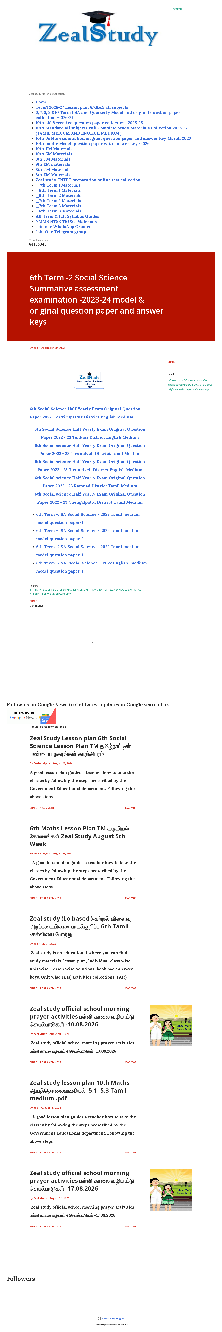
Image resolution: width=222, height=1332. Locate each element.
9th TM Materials (53, 159)
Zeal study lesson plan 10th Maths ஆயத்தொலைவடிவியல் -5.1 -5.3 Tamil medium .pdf (79, 1090)
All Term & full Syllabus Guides (67, 216)
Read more (131, 807)
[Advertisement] (111, 69)
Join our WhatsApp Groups (63, 226)
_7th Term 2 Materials (58, 200)
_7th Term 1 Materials (58, 185)
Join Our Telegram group (61, 231)
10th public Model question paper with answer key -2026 (93, 143)
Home (41, 102)
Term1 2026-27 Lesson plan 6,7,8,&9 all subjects (82, 107)
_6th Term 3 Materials (58, 211)
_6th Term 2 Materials (58, 195)
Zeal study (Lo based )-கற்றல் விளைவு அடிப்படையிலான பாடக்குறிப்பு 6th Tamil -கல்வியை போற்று (80, 926)
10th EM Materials (54, 154)
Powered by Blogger (112, 1318)
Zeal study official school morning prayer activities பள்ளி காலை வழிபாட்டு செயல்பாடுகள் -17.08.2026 (82, 1180)
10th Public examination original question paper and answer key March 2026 (113, 138)
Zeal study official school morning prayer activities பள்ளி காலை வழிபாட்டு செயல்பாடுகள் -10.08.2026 (82, 1016)
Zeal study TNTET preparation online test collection (88, 179)
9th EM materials (53, 164)
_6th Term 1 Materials (58, 190)
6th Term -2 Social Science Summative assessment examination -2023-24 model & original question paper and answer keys (190, 385)
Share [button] (171, 361)
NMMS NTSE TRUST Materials (66, 221)
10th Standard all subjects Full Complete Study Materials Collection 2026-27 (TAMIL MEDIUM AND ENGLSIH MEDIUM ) (112, 130)
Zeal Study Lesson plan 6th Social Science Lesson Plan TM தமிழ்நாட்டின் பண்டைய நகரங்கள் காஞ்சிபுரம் (80, 746)
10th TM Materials (54, 148)
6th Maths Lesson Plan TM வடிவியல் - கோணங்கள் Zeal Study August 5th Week (81, 836)
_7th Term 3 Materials (58, 205)
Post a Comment (50, 898)
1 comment (47, 807)
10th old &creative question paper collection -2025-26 (89, 122)
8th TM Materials (53, 169)
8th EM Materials (53, 174)
